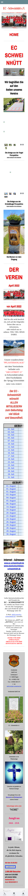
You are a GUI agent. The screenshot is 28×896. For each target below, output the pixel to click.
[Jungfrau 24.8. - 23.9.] (14, 834)
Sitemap (10, 890)
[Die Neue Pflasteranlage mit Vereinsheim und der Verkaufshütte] (14, 348)
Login (24, 890)
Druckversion (6, 890)
